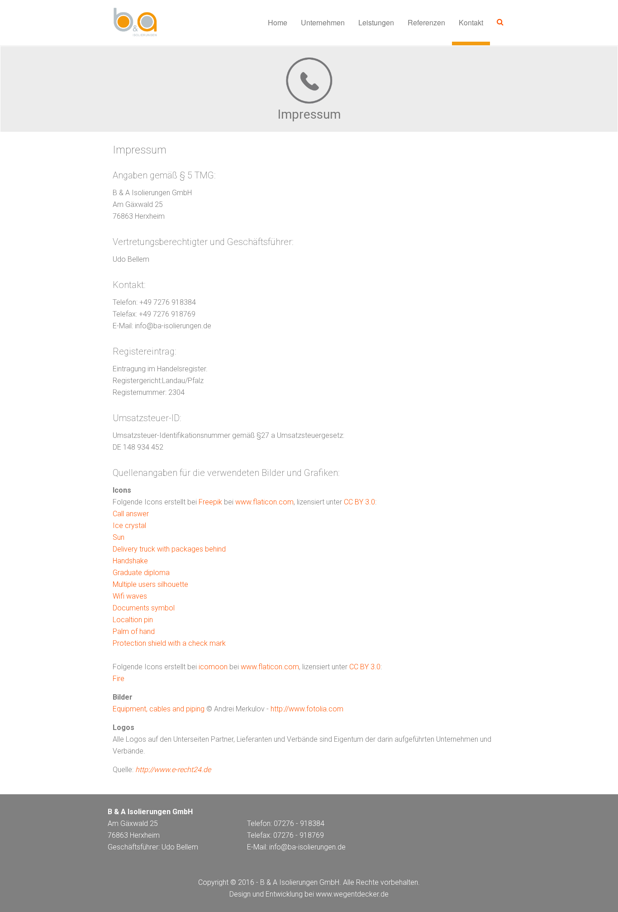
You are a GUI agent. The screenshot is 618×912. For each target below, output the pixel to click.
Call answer (131, 513)
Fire (118, 678)
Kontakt (471, 22)
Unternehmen (323, 22)
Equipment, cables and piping (158, 709)
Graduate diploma (141, 572)
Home (277, 22)
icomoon (213, 666)
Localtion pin (133, 619)
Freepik (210, 502)
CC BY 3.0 (359, 502)
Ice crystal (129, 525)
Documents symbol (144, 608)
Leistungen (376, 22)
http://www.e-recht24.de (173, 769)
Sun (118, 537)
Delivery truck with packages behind (169, 549)
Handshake (130, 561)
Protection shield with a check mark (169, 643)
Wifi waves (130, 596)
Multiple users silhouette (150, 584)
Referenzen (426, 22)
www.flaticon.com (264, 502)
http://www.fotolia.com (307, 709)
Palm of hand (134, 631)
